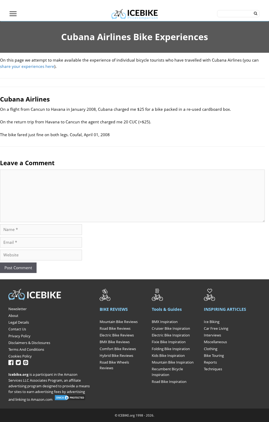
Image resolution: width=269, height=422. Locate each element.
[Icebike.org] (134, 14)
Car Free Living (216, 328)
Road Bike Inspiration (169, 381)
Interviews (212, 335)
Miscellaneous (215, 341)
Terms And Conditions (26, 349)
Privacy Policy (19, 336)
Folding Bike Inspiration (171, 348)
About (13, 315)
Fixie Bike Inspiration (169, 341)
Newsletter (17, 308)
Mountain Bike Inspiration (173, 362)
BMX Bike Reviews (115, 341)
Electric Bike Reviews (117, 335)
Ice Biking (211, 321)
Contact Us (17, 329)
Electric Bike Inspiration (171, 335)
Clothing (210, 348)
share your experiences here (27, 66)
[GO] (255, 14)
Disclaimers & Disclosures (29, 342)
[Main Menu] (13, 13)
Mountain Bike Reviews (119, 321)
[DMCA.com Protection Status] (70, 399)
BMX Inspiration (165, 321)
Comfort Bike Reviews (118, 348)
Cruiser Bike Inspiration (171, 328)
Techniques (213, 369)
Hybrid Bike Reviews (116, 355)
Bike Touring (214, 355)
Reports (210, 362)
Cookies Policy (20, 356)
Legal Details (18, 322)
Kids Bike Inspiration (168, 355)
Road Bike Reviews (115, 328)
